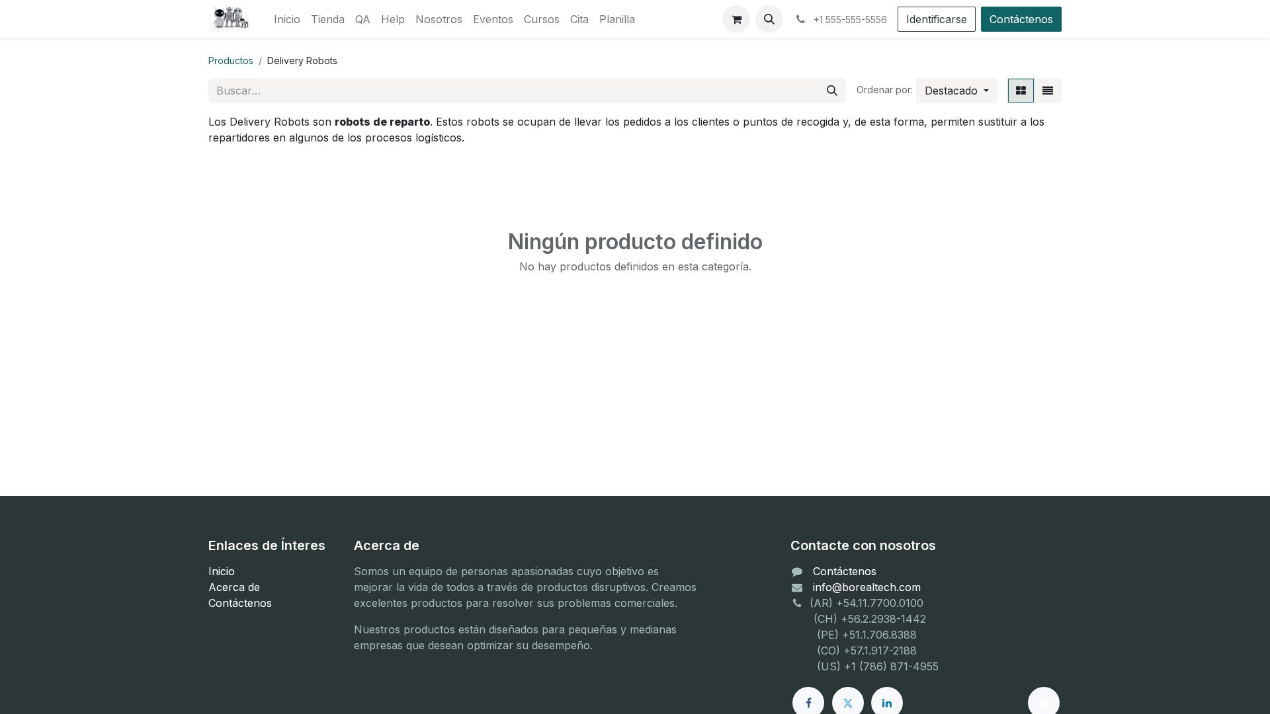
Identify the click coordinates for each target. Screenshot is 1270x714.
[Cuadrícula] (1021, 90)
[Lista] (1048, 90)
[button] (769, 19)
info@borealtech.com (867, 587)
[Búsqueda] (832, 90)
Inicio (221, 571)
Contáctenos (1021, 19)
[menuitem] (287, 19)
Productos (230, 60)
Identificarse (936, 19)
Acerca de (234, 587)
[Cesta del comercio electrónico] (736, 19)
